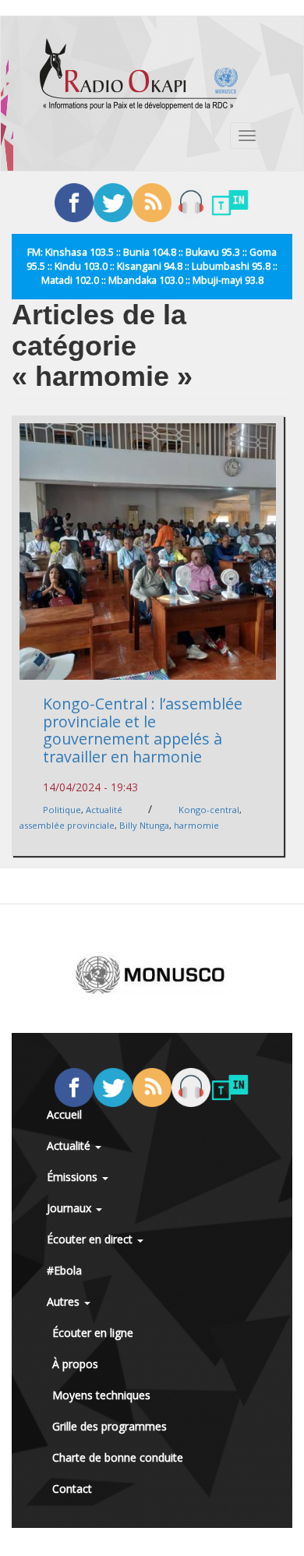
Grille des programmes (109, 1426)
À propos (75, 1363)
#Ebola (64, 1270)
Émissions (74, 1176)
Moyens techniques (101, 1395)
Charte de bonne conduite (117, 1457)
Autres (65, 1301)
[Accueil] (138, 74)
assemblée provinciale (67, 825)
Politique (62, 809)
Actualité (104, 809)
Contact (72, 1488)
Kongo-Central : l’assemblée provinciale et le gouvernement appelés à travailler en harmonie (142, 730)
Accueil (64, 1114)
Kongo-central (209, 809)
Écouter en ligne (92, 1332)
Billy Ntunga (144, 825)
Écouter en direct (91, 1239)
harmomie (196, 825)
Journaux (70, 1208)
